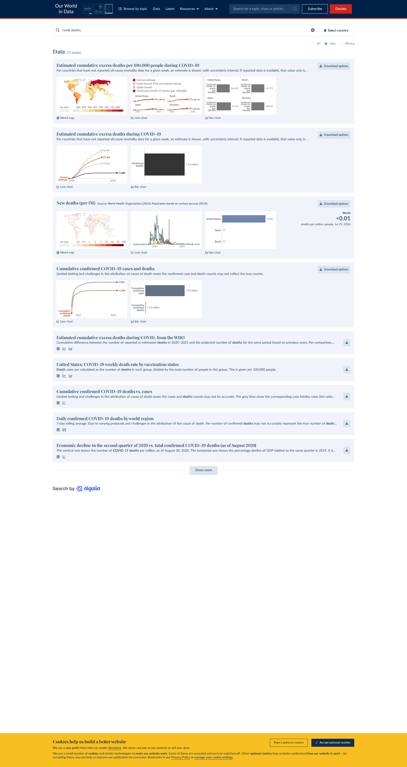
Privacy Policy (180, 757)
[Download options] (346, 342)
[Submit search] (58, 30)
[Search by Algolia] (76, 490)
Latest (170, 9)
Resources (187, 9)
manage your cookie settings (213, 757)
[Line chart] (64, 348)
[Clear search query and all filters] (313, 30)
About (209, 9)
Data (156, 9)
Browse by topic (135, 9)
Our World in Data (66, 9)
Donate (340, 9)
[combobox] (264, 9)
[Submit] (294, 9)
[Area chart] (64, 429)
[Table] (58, 348)
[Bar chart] (70, 348)
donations (114, 748)
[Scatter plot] (64, 403)
